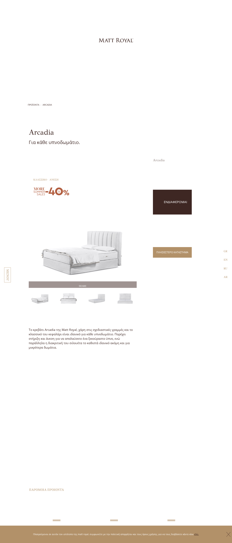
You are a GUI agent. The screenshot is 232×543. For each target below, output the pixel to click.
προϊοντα (33, 104)
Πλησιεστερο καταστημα (172, 252)
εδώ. (196, 534)
